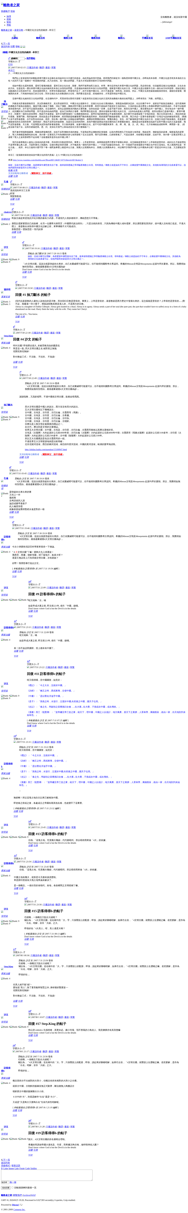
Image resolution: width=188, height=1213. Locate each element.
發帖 (17, 46)
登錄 (12, 11)
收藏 (10, 170)
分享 (15, 170)
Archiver (27, 1195)
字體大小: (13, 61)
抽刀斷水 (8, 405)
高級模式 (5, 1165)
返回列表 (5, 46)
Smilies (33, 1168)
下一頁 (6, 43)
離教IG (121, 38)
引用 (15, 176)
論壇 (9, 16)
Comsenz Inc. (19, 1209)
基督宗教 (18, 30)
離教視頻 (95, 38)
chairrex (8, 212)
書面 (47, 67)
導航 (9, 25)
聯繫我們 (17, 1195)
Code (27, 1168)
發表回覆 (5, 1188)
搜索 (9, 19)
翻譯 (41, 67)
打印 (10, 64)
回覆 (12, 46)
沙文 (6, 247)
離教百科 (40, 38)
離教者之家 (6, 30)
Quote (22, 1168)
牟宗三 (11, 70)
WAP (33, 1195)
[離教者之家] (10, 5)
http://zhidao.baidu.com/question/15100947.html (46, 449)
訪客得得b (9, 627)
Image (11, 1168)
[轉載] (5, 52)
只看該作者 (32, 67)
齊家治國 (5, 343)
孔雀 (6, 181)
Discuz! (15, 1205)
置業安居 (5, 297)
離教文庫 (68, 38)
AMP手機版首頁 (173, 38)
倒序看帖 (30, 58)
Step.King (8, 336)
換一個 (13, 1182)
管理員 (4, 111)
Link (17, 1168)
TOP (12, 204)
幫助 (9, 22)
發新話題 (15, 1165)
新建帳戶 (5, 11)
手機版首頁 (147, 38)
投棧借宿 (5, 189)
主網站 (14, 38)
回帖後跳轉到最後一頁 (25, 1187)
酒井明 (7, 289)
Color (5, 1168)
